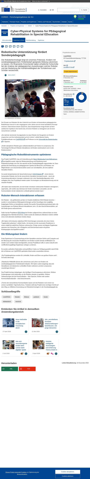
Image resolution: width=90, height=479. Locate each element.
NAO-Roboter (38, 174)
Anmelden (43, 10)
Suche (70, 22)
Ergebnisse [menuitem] (41, 40)
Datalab (64, 22)
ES (10, 46)
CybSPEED (20, 139)
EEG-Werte (21, 212)
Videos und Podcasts (44, 22)
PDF (28, 369)
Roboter (17, 297)
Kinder (46, 297)
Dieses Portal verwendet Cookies (16, 472)
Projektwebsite (69, 61)
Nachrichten (56, 22)
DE (2, 46)
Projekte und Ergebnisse (28, 22)
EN (6, 46)
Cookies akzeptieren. (67, 472)
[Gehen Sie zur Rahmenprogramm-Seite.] (4, 32)
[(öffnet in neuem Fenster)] (15, 8)
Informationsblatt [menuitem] (7, 40)
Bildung (26, 297)
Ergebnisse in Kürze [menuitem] (18, 40)
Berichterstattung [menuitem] (31, 40)
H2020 (30, 26)
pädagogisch (7, 301)
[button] (51, 10)
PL (22, 46)
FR (14, 46)
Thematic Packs (14, 22)
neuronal (18, 301)
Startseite (5, 22)
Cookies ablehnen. (68, 476)
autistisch (36, 297)
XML (11, 369)
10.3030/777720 (68, 67)
